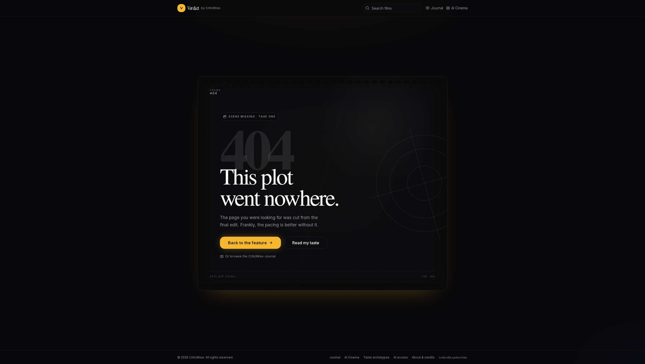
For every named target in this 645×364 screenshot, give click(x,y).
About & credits (423, 357)
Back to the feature (247, 242)
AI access (401, 357)
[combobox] (392, 8)
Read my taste (305, 242)
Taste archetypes (376, 357)
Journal (335, 357)
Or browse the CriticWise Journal (250, 256)
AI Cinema (459, 8)
